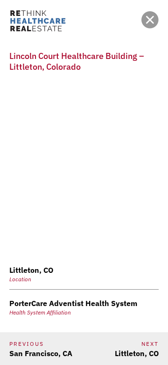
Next (150, 343)
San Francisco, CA (40, 353)
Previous (26, 343)
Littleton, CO (137, 353)
